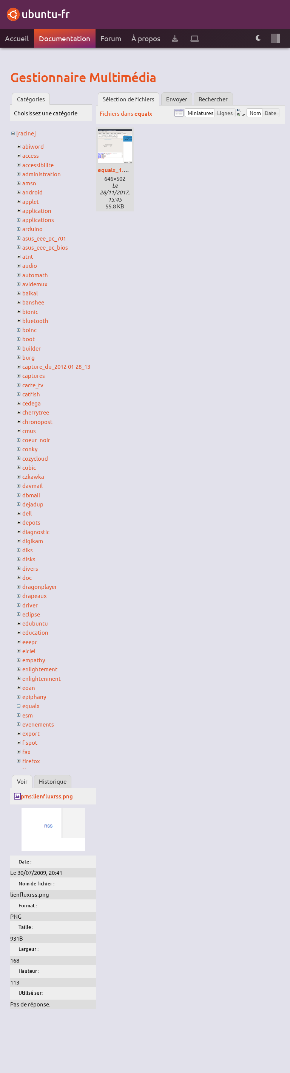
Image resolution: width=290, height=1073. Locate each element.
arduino (32, 228)
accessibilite (38, 164)
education (35, 632)
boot (28, 338)
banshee (33, 302)
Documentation (64, 38)
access (30, 155)
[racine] (26, 133)
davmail (32, 485)
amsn (29, 182)
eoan (28, 687)
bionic (30, 311)
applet (30, 201)
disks (28, 558)
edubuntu (35, 623)
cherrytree (35, 412)
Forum (110, 38)
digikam (32, 540)
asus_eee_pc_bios (45, 247)
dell (27, 513)
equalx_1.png (116, 170)
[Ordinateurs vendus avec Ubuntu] (194, 38)
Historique (52, 781)
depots (31, 522)
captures (33, 375)
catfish (31, 394)
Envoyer (176, 98)
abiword (33, 146)
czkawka (33, 476)
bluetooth (35, 320)
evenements (38, 724)
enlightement (39, 668)
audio (29, 265)
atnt (27, 256)
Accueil (17, 38)
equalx (31, 705)
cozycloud (35, 458)
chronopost (37, 421)
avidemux (35, 283)
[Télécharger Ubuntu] (174, 38)
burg (28, 357)
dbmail (31, 494)
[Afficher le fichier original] (53, 848)
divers (30, 568)
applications (38, 219)
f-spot (29, 742)
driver (30, 605)
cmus (29, 430)
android (32, 192)
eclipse (31, 614)
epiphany (34, 696)
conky (29, 448)
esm (27, 715)
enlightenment (41, 678)
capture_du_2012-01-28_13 (56, 366)
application (36, 210)
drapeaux (34, 595)
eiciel (28, 650)
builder (31, 348)
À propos (145, 38)
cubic (29, 467)
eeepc (29, 641)
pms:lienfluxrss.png (47, 796)
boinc (29, 329)
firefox (31, 760)
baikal (30, 293)
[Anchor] (17, 77)
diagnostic (35, 531)
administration (41, 173)
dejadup (32, 504)
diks (27, 549)
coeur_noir (36, 439)
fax (26, 751)
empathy (33, 659)
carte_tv (32, 384)
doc (27, 577)
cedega (31, 403)
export (31, 733)
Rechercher (213, 98)
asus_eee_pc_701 (44, 238)
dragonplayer (39, 586)
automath (35, 274)
